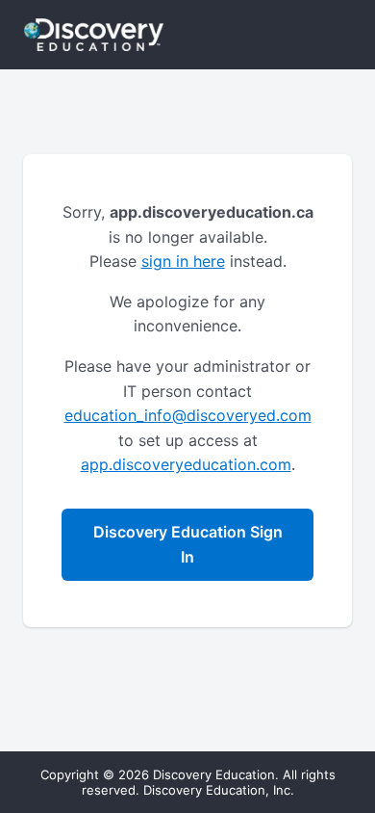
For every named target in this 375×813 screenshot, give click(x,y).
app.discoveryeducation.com (186, 464)
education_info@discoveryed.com (188, 415)
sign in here (183, 261)
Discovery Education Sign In (188, 544)
